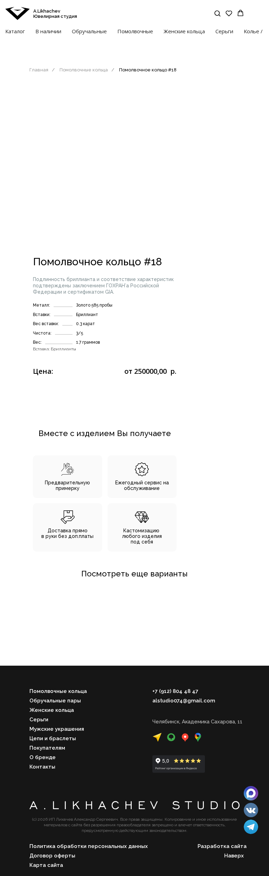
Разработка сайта (222, 846)
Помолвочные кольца (84, 69)
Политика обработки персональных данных (88, 846)
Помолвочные (135, 31)
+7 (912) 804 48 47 (175, 691)
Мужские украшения (56, 729)
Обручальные (89, 31)
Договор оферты (52, 856)
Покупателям (47, 748)
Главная (38, 69)
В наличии (48, 31)
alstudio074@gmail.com (183, 701)
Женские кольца (184, 31)
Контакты (42, 767)
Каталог (15, 31)
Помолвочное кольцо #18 (148, 69)
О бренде (42, 757)
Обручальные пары (55, 701)
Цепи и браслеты (52, 738)
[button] (217, 13)
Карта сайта (46, 865)
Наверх (234, 856)
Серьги (224, 31)
